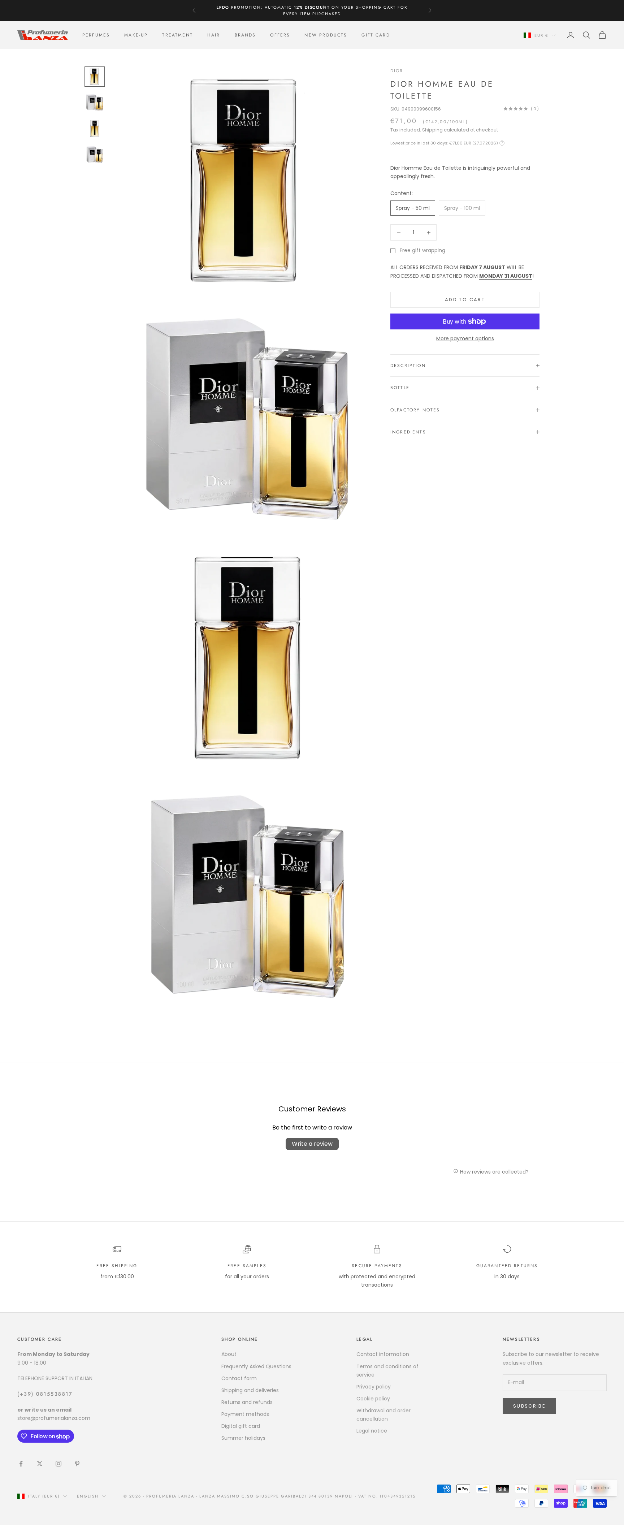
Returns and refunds (247, 1402)
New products (325, 35)
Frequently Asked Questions (256, 1366)
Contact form (239, 1378)
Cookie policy (373, 1398)
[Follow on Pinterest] (77, 1463)
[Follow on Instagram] (58, 1463)
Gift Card (375, 35)
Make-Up (136, 35)
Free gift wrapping (422, 250)
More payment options (465, 338)
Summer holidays (243, 1438)
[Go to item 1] (94, 76)
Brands (245, 35)
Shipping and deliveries (250, 1390)
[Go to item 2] (94, 102)
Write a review (312, 1144)
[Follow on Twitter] (39, 1463)
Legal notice (371, 1430)
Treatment (177, 35)
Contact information (382, 1354)
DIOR (396, 71)
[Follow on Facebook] (21, 1463)
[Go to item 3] (94, 128)
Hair (213, 35)
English (88, 1496)
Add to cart (465, 299)
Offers (280, 35)
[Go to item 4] (94, 154)
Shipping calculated (445, 129)
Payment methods (245, 1414)
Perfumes (96, 35)
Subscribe (529, 1406)
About (229, 1354)
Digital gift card (240, 1426)
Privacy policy (373, 1386)
